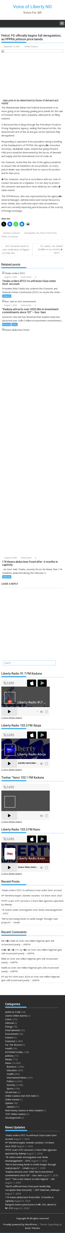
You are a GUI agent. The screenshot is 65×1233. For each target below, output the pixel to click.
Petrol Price (51, 233)
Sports (10, 1088)
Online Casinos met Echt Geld (20, 1095)
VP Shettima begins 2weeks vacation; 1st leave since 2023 (31, 895)
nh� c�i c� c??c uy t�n (14, 949)
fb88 (3, 958)
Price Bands (13, 236)
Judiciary (9, 1055)
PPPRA (4, 236)
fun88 (4, 967)
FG (38, 233)
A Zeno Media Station (11, 717)
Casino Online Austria (16, 1015)
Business (7, 233)
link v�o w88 (8, 940)
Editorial (9, 1022)
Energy (9, 1026)
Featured (16, 233)
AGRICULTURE (13, 1011)
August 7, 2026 (10, 277)
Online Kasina (12, 1099)
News (14, 324)
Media (8, 1059)
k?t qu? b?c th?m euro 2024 (15, 976)
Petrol (42, 233)
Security (11, 1084)
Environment (11, 1033)
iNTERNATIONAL (14, 1052)
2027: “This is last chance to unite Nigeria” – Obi (30, 1178)
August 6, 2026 (10, 557)
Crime (8, 1019)
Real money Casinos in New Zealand (23, 1110)
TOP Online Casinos (15, 1113)
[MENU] (62, 23)
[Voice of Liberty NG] (4, 23)
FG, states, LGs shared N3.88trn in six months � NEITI (50, 249)
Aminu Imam (25, 277)
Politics (10, 1081)
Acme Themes (32, 1228)
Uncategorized (13, 1117)
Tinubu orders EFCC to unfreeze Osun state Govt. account (31, 890)
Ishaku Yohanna (31, 46)
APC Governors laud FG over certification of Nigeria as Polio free (15, 249)
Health (8, 1048)
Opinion (9, 1103)
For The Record (13, 1044)
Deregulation (30, 233)
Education (12, 1070)
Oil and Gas (11, 1092)
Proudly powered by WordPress (20, 1224)
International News (16, 1077)
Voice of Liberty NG (32, 6)
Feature (9, 1037)
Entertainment (12, 1030)
